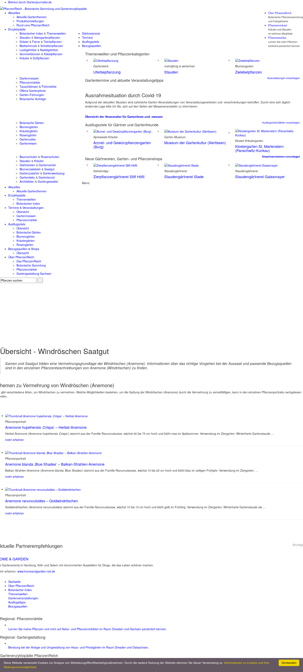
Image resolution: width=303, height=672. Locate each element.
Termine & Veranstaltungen (26, 208)
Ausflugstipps (17, 602)
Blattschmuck (28, 46)
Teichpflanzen (52, 42)
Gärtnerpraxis (91, 33)
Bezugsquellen (91, 46)
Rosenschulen (50, 157)
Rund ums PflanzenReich (32, 25)
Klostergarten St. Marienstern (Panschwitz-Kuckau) (259, 148)
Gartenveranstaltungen (23, 598)
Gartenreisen (28, 143)
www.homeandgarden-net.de (36, 571)
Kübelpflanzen (53, 54)
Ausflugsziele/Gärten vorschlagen (281, 122)
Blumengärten (29, 127)
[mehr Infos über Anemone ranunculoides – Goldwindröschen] (43, 489)
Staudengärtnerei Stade (184, 176)
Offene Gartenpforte (33, 91)
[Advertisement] (151, 314)
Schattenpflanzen (51, 46)
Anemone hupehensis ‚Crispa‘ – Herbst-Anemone (46, 427)
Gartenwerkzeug (54, 173)
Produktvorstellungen (30, 21)
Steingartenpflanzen (47, 37)
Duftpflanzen (41, 58)
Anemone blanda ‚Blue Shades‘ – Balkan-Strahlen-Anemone (55, 464)
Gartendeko (27, 177)
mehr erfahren (14, 440)
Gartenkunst (47, 177)
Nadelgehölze (49, 50)
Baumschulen (28, 157)
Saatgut (49, 169)
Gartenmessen (29, 78)
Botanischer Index (31, 33)
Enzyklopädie (17, 29)
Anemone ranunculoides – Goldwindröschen (41, 500)
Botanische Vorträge (33, 99)
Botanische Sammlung (31, 265)
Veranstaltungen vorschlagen (283, 78)
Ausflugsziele (90, 42)
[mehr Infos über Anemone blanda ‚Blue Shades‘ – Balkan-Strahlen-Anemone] (53, 452)
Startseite (14, 582)
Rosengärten (28, 135)
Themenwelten (56, 33)
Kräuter (24, 58)
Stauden (25, 37)
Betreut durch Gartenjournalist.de (30, 2)
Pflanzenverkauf (277, 25)
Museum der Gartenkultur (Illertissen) (195, 142)
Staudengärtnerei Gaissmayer (260, 176)
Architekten (27, 181)
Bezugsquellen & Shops (23, 249)
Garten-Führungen (32, 95)
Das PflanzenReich (28, 261)
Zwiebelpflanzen (248, 72)
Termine (87, 37)
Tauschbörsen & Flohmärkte (38, 86)
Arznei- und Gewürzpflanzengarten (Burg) (122, 144)
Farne (36, 42)
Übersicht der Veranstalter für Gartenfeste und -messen (124, 117)
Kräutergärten (29, 131)
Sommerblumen (30, 54)
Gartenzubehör (29, 173)
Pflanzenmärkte (277, 37)
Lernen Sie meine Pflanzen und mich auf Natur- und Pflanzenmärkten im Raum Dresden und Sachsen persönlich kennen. (87, 629)
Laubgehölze (28, 50)
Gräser (24, 42)
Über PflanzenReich (279, 13)
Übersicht (22, 212)
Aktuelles (14, 13)
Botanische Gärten (32, 123)
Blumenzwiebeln (30, 169)
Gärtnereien (27, 165)
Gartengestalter (48, 181)
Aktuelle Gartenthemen (31, 17)
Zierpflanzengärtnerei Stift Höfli (118, 176)
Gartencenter (47, 165)
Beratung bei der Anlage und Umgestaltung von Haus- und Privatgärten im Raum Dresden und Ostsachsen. (78, 647)
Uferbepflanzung (107, 72)
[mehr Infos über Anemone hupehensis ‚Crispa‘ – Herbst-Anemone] (46, 416)
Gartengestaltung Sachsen (33, 273)
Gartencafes (28, 139)
